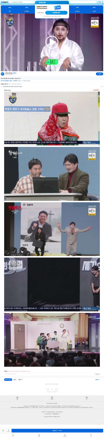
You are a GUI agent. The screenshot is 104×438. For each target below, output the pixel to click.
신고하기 (97, 90)
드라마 (77, 7)
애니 (10, 11)
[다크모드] (99, 2)
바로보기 (57, 430)
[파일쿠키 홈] (4, 2)
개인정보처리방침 (50, 411)
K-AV (77, 11)
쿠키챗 (26, 11)
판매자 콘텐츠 (8, 379)
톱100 (10, 7)
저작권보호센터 (48, 413)
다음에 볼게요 (40, 12)
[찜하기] (3, 430)
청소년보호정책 (59, 411)
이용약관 (43, 411)
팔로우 (20, 379)
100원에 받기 (56, 12)
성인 (94, 11)
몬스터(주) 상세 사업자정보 (52, 403)
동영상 (94, 7)
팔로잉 (26, 7)
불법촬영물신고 (56, 413)
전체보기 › (97, 379)
